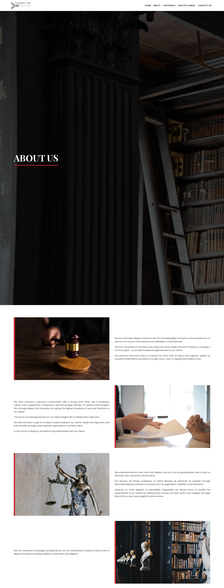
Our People (169, 5)
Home (148, 5)
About (156, 5)
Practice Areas (186, 5)
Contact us (205, 5)
